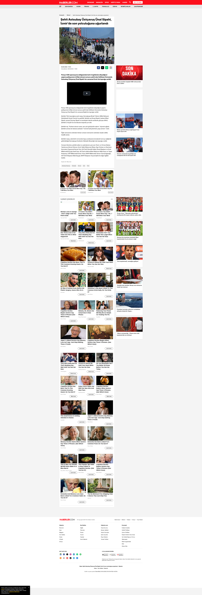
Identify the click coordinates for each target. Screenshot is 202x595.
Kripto (60, 537)
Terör (88, 165)
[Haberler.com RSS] (60, 558)
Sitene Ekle (124, 546)
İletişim (128, 519)
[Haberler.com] (67, 520)
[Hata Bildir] (97, 571)
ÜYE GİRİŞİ (138, 2)
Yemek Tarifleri (104, 539)
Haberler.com (104, 525)
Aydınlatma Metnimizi (14, 591)
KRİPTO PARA (115, 2)
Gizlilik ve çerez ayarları (89, 571)
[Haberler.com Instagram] (70, 554)
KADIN (78, 6)
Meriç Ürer (69, 161)
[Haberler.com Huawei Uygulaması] (120, 554)
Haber (95, 568)
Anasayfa (61, 15)
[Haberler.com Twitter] (67, 554)
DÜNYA (115, 6)
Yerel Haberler (83, 539)
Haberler (61, 525)
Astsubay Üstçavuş (66, 165)
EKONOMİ (90, 2)
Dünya (60, 541)
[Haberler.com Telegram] (74, 558)
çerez (2, 589)
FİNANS (86, 6)
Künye (133, 519)
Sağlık (81, 527)
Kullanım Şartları (126, 527)
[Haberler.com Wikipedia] (64, 558)
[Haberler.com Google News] (60, 554)
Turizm (82, 534)
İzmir (84, 165)
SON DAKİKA (69, 6)
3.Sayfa (61, 539)
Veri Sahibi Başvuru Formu (128, 537)
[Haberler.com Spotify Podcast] (80, 554)
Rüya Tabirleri (104, 537)
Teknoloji (82, 530)
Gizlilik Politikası (125, 530)
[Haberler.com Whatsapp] (77, 554)
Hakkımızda (117, 519)
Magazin (61, 532)
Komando (74, 165)
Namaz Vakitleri (104, 530)
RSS (123, 544)
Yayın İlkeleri (140, 519)
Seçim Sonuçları (105, 532)
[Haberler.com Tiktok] (70, 558)
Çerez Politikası (125, 532)
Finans (81, 532)
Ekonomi (61, 527)
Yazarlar (82, 537)
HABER (124, 2)
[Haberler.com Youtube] (67, 558)
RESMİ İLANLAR (125, 6)
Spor (60, 530)
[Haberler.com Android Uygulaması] (112, 554)
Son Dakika (62, 534)
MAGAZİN (99, 2)
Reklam (123, 519)
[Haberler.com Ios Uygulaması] (105, 554)
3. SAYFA (95, 6)
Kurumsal (124, 525)
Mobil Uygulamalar (126, 541)
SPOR (107, 2)
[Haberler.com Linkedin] (74, 554)
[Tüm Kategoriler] (60, 6)
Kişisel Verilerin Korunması (128, 534)
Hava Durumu (104, 527)
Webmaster (124, 539)
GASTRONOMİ (138, 6)
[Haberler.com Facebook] (64, 554)
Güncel (68, 15)
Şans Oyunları (104, 534)
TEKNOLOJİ (105, 6)
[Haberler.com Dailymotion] (77, 558)
